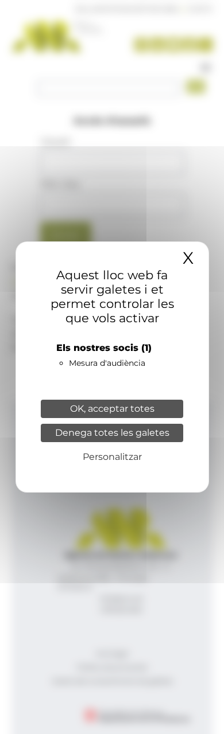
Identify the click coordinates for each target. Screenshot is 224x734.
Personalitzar (112, 456)
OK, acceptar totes (112, 408)
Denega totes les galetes (112, 432)
